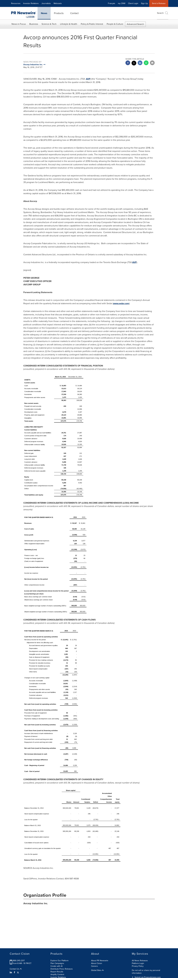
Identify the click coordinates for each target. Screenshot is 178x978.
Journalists (46, 3)
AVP (88, 78)
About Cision (96, 963)
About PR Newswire (99, 960)
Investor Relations (31, 3)
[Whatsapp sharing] (146, 63)
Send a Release (158, 3)
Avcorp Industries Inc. (35, 903)
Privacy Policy (138, 966)
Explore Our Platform (59, 960)
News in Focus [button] (19, 24)
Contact (74, 13)
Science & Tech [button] (49, 24)
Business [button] (33, 24)
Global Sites (96, 970)
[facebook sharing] (127, 63)
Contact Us (15, 969)
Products (59, 13)
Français (111, 3)
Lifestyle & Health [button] (68, 24)
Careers (94, 966)
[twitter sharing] (134, 63)
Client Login (133, 3)
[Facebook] (14, 972)
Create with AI (56, 966)
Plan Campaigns (57, 963)
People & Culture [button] (115, 24)
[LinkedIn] (11, 972)
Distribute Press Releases (61, 968)
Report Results (56, 971)
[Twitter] (18, 972)
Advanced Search (135, 24)
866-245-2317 (19, 960)
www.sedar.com (121, 303)
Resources (15, 3)
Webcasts (58, 3)
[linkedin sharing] (140, 63)
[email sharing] (152, 63)
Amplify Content (57, 974)
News (44, 13)
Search (160, 13)
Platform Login (138, 963)
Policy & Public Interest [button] (92, 24)
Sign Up (144, 3)
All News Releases (140, 960)
